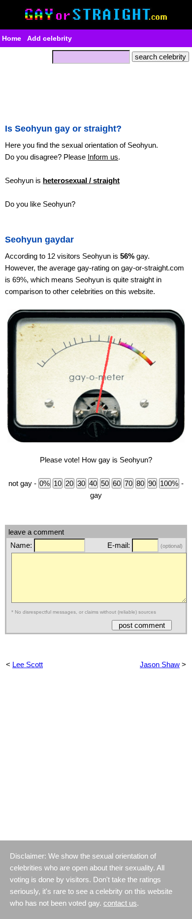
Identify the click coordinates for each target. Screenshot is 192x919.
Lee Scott (27, 664)
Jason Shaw (160, 664)
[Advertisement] (96, 91)
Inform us (103, 157)
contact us (120, 903)
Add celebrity (49, 38)
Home (11, 38)
